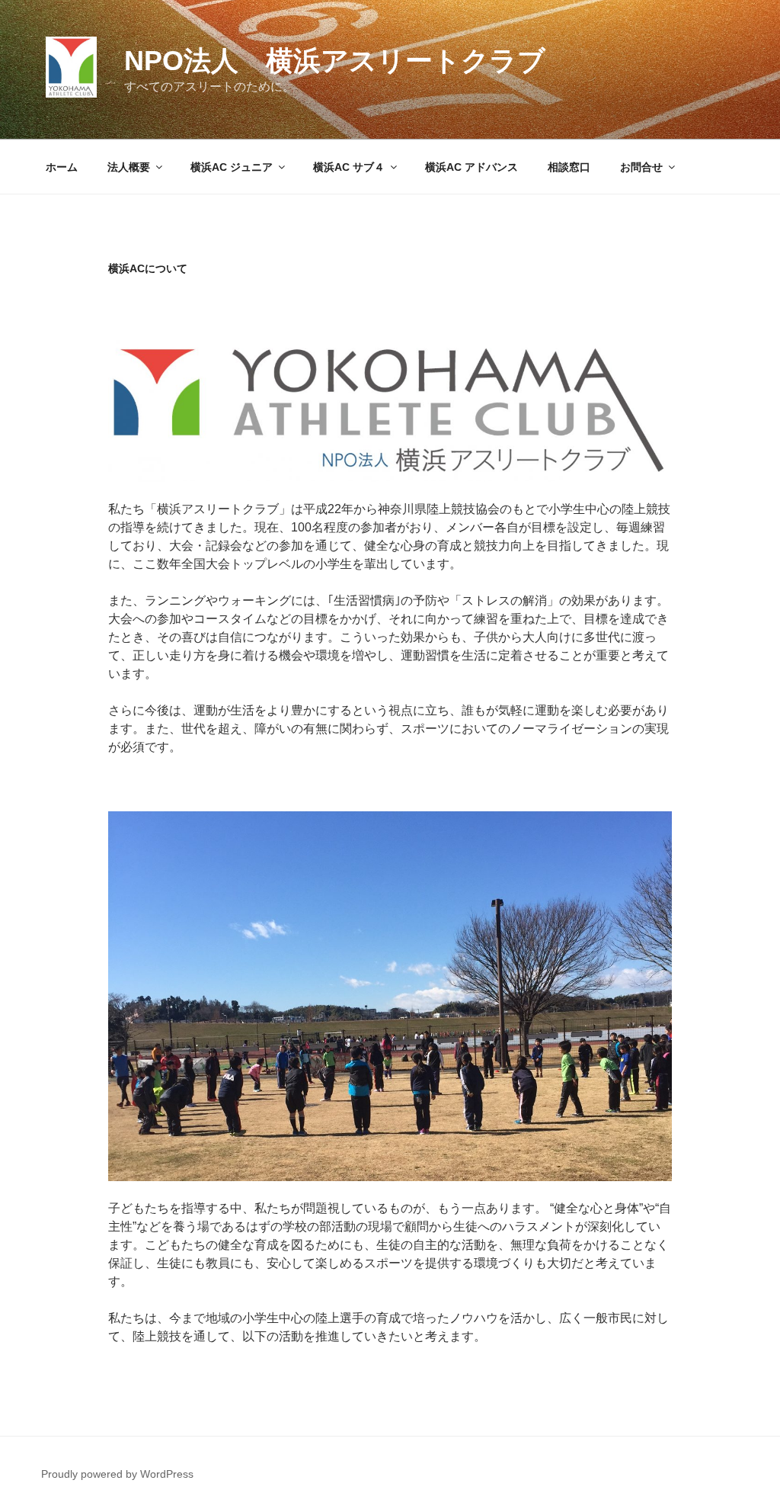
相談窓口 (569, 167)
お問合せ (641, 167)
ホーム (62, 167)
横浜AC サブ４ (349, 167)
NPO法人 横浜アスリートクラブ (334, 60)
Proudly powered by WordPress (117, 1474)
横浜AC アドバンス (471, 167)
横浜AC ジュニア (231, 167)
